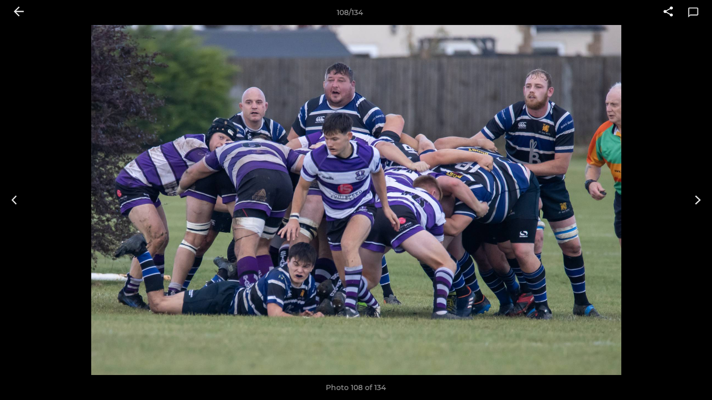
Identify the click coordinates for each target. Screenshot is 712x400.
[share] (668, 12)
